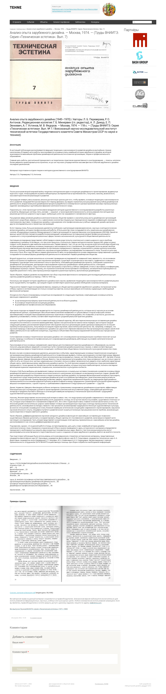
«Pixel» (144, 686)
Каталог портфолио (61, 22)
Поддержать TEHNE (101, 684)
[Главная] (15, 8)
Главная (12, 29)
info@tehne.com (54, 686)
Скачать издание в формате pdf (22, 592)
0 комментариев (36, 618)
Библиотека (80, 22)
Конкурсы (95, 22)
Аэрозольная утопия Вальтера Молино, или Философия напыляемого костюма (75, 10)
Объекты (43, 22)
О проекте (17, 22)
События (30, 22)
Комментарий (20, 652)
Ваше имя (18, 642)
